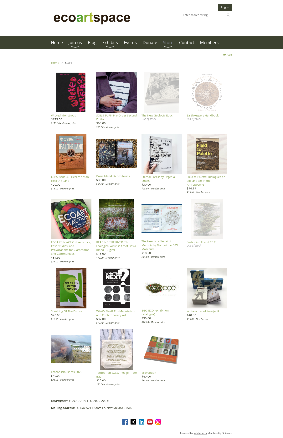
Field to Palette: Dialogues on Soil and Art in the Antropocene (206, 180)
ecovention (149, 372)
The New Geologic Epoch (158, 115)
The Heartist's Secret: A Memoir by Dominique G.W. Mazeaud (160, 245)
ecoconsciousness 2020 (66, 372)
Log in (225, 7)
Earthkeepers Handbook (203, 115)
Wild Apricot (200, 433)
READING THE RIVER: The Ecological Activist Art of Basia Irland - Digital (116, 246)
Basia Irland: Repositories (113, 176)
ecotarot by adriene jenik (203, 311)
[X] (133, 422)
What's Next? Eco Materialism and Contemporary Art (115, 313)
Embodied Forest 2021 (202, 242)
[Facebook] (125, 422)
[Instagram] (158, 422)
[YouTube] (150, 422)
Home (55, 62)
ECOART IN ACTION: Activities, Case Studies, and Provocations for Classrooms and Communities (71, 247)
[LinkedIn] (141, 422)
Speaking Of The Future (66, 311)
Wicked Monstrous (63, 115)
